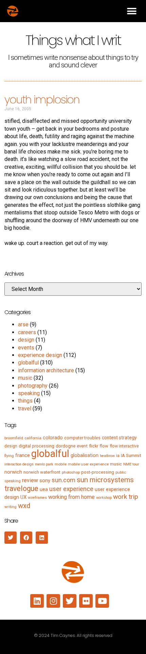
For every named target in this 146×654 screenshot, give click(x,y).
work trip (125, 497)
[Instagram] (53, 601)
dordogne (65, 445)
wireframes (37, 497)
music (25, 378)
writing (10, 506)
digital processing (36, 445)
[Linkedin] (37, 601)
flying (9, 455)
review (30, 480)
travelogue (21, 488)
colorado (53, 438)
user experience (71, 489)
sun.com (63, 480)
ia (118, 455)
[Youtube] (102, 601)
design (26, 340)
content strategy (119, 437)
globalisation (84, 455)
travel (24, 408)
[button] (131, 11)
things (25, 400)
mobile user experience (88, 464)
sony (44, 480)
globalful (28, 362)
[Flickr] (86, 601)
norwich (13, 472)
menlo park (44, 464)
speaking (29, 393)
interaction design (19, 464)
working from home (71, 497)
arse (23, 324)
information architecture (46, 370)
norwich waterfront (41, 472)
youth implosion (42, 99)
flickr (93, 446)
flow (103, 445)
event (82, 445)
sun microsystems (105, 480)
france (22, 455)
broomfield (13, 438)
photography (33, 385)
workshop (104, 497)
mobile (61, 464)
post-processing (97, 472)
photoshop (71, 472)
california (32, 438)
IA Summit (131, 455)
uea (44, 489)
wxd (24, 506)
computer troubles (82, 437)
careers (27, 332)
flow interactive (124, 446)
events (26, 347)
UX (23, 497)
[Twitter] (69, 601)
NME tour (131, 464)
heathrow (107, 456)
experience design (40, 355)
